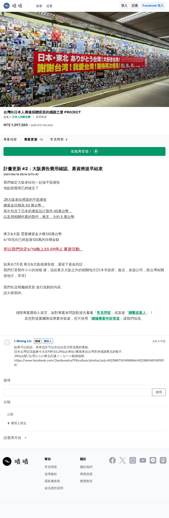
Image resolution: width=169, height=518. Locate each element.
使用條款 (51, 474)
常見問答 (59, 139)
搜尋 (7, 380)
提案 (49, 6)
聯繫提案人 (137, 313)
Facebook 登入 (153, 5)
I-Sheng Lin (22, 341)
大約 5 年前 (158, 341)
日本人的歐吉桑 (21, 116)
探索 (39, 6)
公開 (10, 414)
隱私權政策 (52, 481)
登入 (124, 5)
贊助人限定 (16, 423)
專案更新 (33, 139)
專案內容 (10, 139)
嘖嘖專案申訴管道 (106, 318)
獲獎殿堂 (86, 481)
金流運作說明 (54, 488)
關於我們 (86, 467)
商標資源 (86, 474)
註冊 (135, 5)
